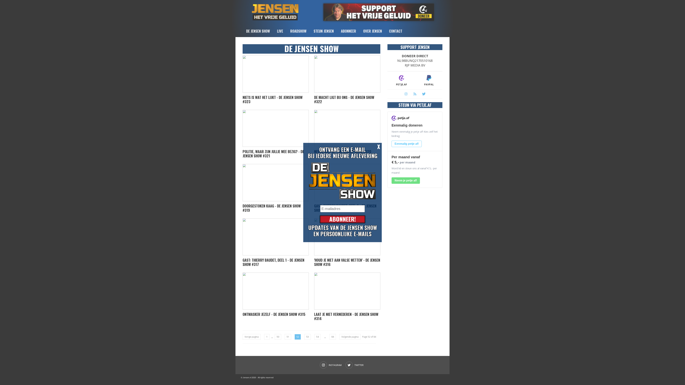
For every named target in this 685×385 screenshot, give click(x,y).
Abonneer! (342, 219)
